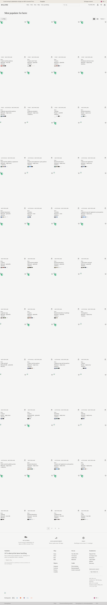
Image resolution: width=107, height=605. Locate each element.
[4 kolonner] (94, 19)
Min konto (91, 563)
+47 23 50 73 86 (93, 586)
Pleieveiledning (74, 566)
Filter (4, 18)
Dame (28, 4)
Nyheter (102, 18)
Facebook (56, 568)
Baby (39, 4)
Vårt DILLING (74, 553)
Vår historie (74, 555)
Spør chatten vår (94, 571)
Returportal (91, 557)
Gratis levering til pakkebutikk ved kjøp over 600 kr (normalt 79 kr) (18, 1)
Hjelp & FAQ (92, 553)
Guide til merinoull (75, 570)
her (11, 563)
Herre (31, 4)
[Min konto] (98, 5)
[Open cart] (105, 5)
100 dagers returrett (88, 1)
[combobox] (103, 1)
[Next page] (58, 528)
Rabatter (91, 561)
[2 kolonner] (97, 19)
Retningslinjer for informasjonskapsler (84, 603)
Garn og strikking (45, 4)
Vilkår (55, 603)
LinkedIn (56, 572)
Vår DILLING (91, 4)
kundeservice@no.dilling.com (96, 584)
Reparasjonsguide (75, 568)
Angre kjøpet (92, 559)
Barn (35, 4)
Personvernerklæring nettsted (66, 603)
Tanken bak (74, 557)
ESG (97, 603)
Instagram (56, 566)
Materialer (73, 559)
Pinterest (55, 570)
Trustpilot (42, 1)
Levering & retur (93, 555)
